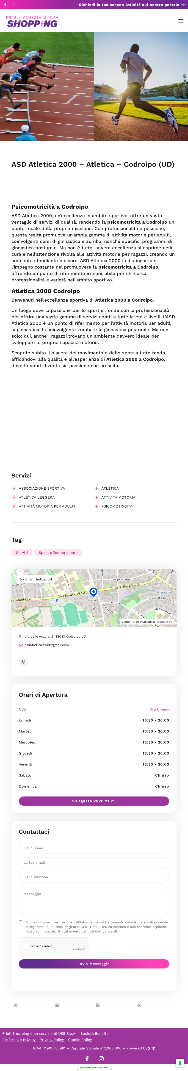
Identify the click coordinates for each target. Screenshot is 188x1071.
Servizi (22, 552)
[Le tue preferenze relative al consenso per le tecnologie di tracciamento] (180, 1063)
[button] (181, 21)
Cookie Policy (80, 1040)
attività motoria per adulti (47, 506)
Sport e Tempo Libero (58, 552)
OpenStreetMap (145, 621)
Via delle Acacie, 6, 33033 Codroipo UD (55, 636)
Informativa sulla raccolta (94, 1067)
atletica (110, 488)
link (47, 927)
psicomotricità (117, 506)
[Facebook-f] (5, 4)
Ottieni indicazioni (38, 579)
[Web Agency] (151, 1048)
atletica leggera (37, 497)
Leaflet (126, 621)
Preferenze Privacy (19, 1040)
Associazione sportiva (42, 488)
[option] (47, 86)
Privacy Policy (52, 1040)
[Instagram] (13, 4)
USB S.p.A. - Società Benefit (83, 1033)
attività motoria (118, 497)
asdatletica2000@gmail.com (47, 645)
